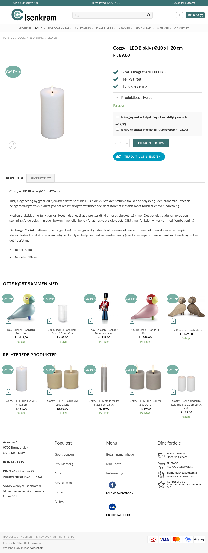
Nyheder (25, 28)
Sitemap (69, 536)
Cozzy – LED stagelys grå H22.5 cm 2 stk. (104, 402)
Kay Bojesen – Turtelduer (186, 330)
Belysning (36, 37)
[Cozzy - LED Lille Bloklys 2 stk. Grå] (145, 377)
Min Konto (113, 464)
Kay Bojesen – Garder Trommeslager (104, 331)
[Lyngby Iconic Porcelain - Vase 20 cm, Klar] (62, 306)
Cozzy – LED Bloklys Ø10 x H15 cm (21, 402)
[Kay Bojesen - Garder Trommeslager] (103, 306)
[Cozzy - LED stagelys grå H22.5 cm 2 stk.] (103, 377)
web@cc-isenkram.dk (27, 486)
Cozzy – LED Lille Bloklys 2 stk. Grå (145, 402)
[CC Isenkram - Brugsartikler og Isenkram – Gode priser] (34, 15)
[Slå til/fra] (117, 98)
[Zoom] (12, 145)
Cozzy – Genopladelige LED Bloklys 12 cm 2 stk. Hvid (186, 404)
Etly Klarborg (64, 464)
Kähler (59, 492)
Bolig (38, 28)
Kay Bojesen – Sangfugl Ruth (145, 331)
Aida (58, 473)
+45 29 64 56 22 (23, 471)
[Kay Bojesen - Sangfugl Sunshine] (21, 306)
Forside (8, 37)
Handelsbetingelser (17, 536)
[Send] (148, 15)
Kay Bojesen (63, 482)
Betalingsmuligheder (120, 454)
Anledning (83, 28)
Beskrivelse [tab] (14, 178)
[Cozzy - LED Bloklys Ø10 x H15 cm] (21, 377)
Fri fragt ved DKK (105, 2)
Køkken (124, 28)
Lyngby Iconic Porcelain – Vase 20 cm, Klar (63, 331)
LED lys (53, 37)
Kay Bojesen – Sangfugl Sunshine (21, 331)
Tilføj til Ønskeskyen (142, 156)
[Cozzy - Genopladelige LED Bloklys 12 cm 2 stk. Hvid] (186, 377)
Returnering (114, 473)
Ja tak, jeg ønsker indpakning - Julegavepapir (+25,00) (154, 129)
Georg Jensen (64, 454)
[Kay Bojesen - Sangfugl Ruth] (145, 306)
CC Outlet (181, 28)
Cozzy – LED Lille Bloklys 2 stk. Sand (62, 402)
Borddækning (58, 28)
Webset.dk (36, 547)
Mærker (163, 28)
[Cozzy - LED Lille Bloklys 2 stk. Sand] (62, 377)
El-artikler (104, 28)
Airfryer (60, 501)
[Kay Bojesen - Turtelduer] (186, 306)
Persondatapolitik (48, 536)
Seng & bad (143, 28)
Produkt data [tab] (40, 178)
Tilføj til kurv (151, 143)
